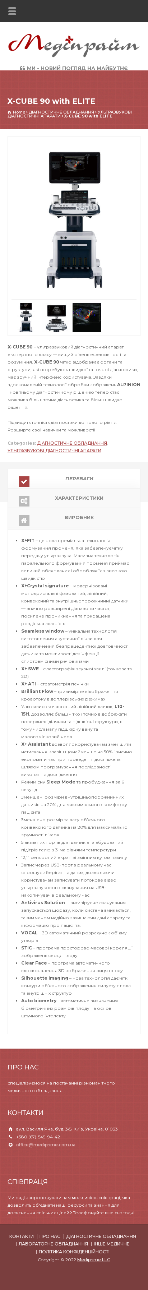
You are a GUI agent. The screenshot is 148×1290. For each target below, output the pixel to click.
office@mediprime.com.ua (45, 1125)
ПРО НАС (50, 1217)
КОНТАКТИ (21, 1217)
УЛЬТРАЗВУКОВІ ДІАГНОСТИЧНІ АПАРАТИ (54, 432)
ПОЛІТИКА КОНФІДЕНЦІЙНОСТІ (74, 1232)
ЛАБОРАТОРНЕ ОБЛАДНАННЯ (53, 1225)
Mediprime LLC (93, 1240)
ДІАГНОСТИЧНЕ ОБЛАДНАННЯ (72, 424)
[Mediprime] (74, 56)
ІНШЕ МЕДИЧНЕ (112, 1225)
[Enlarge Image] (74, 140)
